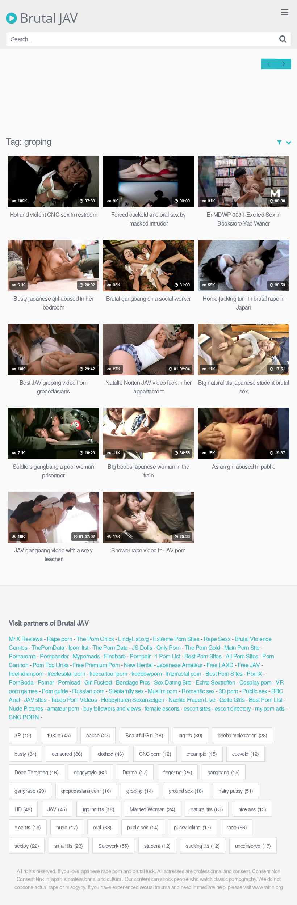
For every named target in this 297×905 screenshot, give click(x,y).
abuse (98, 735)
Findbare (115, 656)
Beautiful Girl (144, 735)
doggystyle (90, 772)
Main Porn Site (242, 647)
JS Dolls (142, 647)
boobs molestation (242, 735)
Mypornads (86, 656)
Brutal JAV (47, 18)
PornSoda (21, 682)
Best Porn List (265, 699)
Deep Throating (36, 772)
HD (23, 809)
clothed (111, 753)
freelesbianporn (66, 673)
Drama (135, 772)
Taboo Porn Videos (74, 699)
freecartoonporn (108, 673)
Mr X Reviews (25, 639)
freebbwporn (146, 673)
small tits (68, 845)
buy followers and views (112, 708)
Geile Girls (232, 699)
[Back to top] (277, 882)
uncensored (253, 845)
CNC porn (155, 753)
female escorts (162, 708)
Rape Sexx (217, 639)
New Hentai (138, 665)
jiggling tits (98, 809)
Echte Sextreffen (215, 682)
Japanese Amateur (179, 665)
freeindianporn (26, 673)
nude (67, 827)
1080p (59, 735)
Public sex (254, 691)
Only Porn (168, 647)
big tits (190, 735)
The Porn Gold (202, 647)
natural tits (207, 809)
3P (22, 735)
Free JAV (249, 665)
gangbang (224, 772)
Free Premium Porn (96, 665)
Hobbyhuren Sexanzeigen (132, 699)
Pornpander (54, 656)
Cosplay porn (255, 682)
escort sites (197, 708)
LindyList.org (133, 639)
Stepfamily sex (126, 691)
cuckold (245, 753)
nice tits (27, 827)
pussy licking (192, 827)
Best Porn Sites (203, 656)
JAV (57, 809)
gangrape (30, 790)
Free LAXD (220, 665)
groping (139, 790)
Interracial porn (183, 673)
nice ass (252, 809)
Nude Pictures (26, 708)
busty (25, 753)
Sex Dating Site (173, 682)
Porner (46, 682)
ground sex (186, 790)
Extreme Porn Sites (176, 639)
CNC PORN (24, 717)
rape (236, 827)
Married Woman (152, 809)
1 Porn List (167, 656)
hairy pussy (235, 790)
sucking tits (202, 845)
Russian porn (88, 691)
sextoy (26, 845)
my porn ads (270, 708)
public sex (143, 827)
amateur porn (63, 708)
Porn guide (55, 691)
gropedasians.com (86, 790)
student (157, 845)
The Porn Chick (95, 639)
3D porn (228, 691)
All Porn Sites (242, 656)
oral (102, 827)
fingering (177, 772)
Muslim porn (162, 691)
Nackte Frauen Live (191, 699)
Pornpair (140, 656)
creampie (202, 753)
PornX (254, 673)
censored (67, 753)
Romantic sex (197, 691)
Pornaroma (22, 656)
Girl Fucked (98, 682)
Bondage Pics (133, 682)
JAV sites (35, 699)
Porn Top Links (51, 665)
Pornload (69, 682)
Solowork (113, 845)
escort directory (233, 708)
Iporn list (78, 647)
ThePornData (48, 647)
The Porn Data (110, 647)
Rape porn (59, 639)
